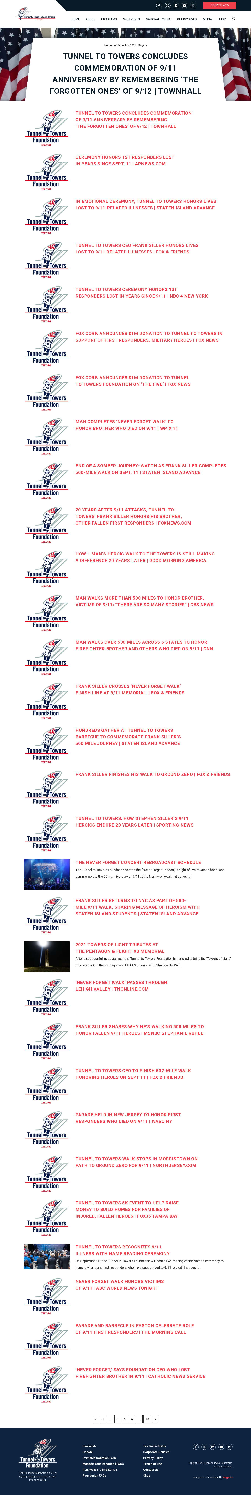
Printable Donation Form (100, 1458)
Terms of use (152, 1464)
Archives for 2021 (125, 45)
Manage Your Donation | (99, 1464)
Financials (89, 1446)
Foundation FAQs (94, 1475)
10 (147, 1419)
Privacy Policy (153, 1458)
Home (75, 19)
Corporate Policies (156, 1452)
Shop (222, 19)
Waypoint (228, 1477)
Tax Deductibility (154, 1446)
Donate (88, 1452)
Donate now (220, 5)
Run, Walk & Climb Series (100, 1469)
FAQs (120, 1464)
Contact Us (151, 1469)
